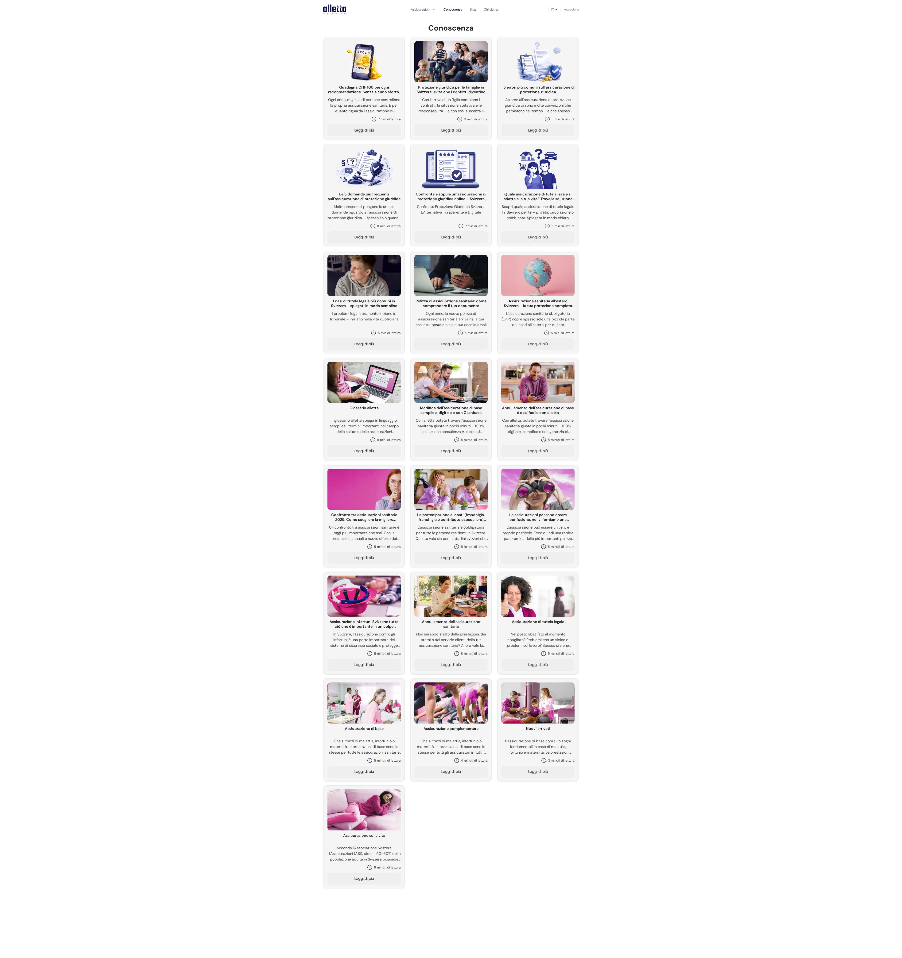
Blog (473, 9)
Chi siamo (491, 9)
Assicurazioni (423, 9)
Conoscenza (452, 9)
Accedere (571, 9)
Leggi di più (364, 130)
